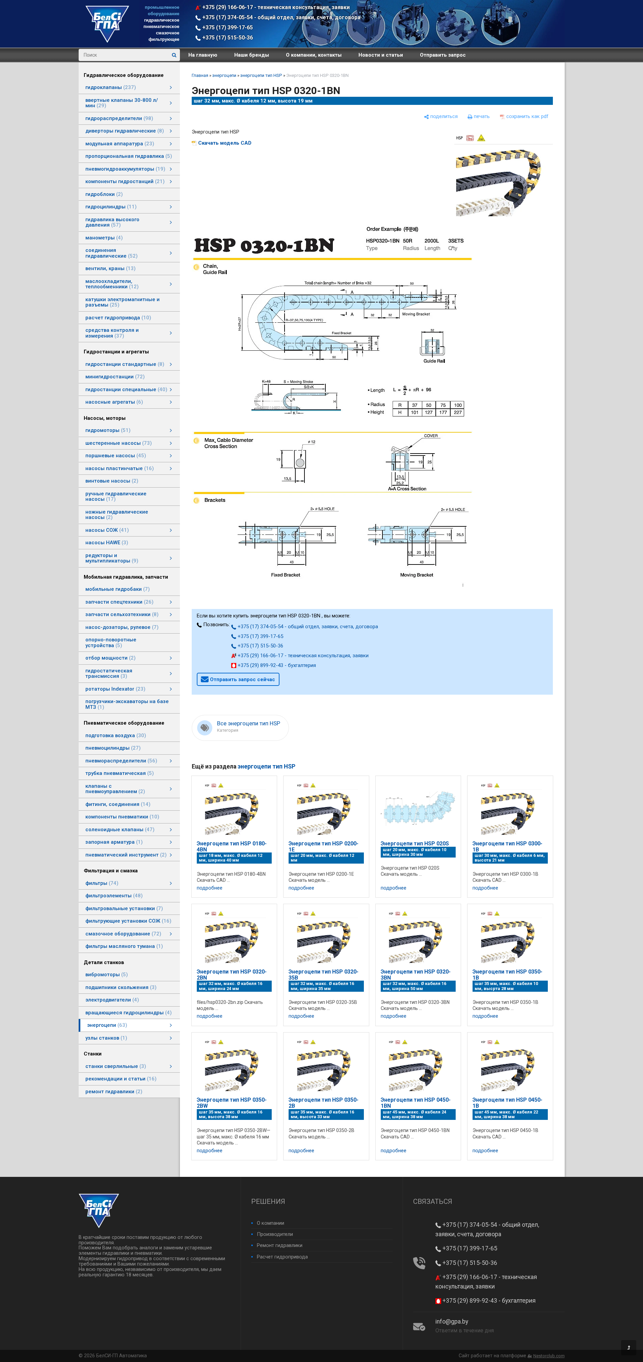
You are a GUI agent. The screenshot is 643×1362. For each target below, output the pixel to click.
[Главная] (107, 41)
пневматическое (161, 26)
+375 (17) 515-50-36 (227, 37)
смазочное (167, 32)
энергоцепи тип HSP (261, 75)
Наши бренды (251, 55)
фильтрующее (164, 39)
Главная (200, 75)
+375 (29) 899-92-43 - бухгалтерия (276, 665)
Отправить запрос (443, 55)
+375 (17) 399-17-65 (227, 27)
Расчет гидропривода (282, 1257)
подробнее (209, 888)
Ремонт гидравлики (279, 1245)
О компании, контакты (314, 55)
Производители (275, 1234)
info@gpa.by (451, 1321)
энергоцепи (224, 75)
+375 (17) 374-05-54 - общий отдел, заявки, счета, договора (280, 17)
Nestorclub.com (549, 1355)
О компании (270, 1223)
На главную (202, 55)
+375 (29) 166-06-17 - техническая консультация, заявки (275, 7)
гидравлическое (161, 20)
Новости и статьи (380, 55)
